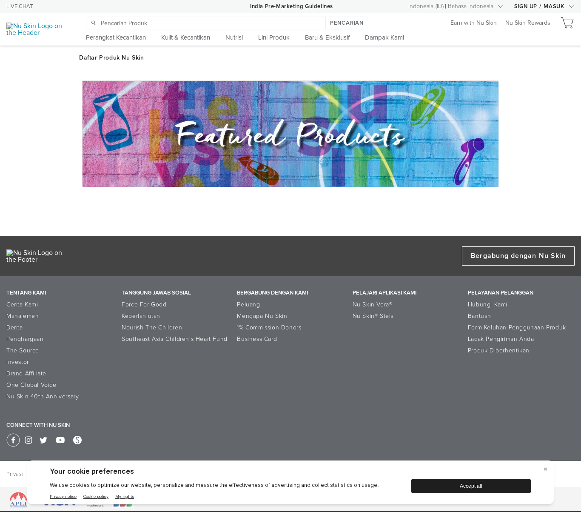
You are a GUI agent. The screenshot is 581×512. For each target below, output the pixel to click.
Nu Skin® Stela (373, 316)
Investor (17, 362)
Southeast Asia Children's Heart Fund (175, 339)
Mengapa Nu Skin (262, 316)
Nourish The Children (152, 327)
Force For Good (144, 304)
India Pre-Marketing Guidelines (291, 6)
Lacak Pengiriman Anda (501, 339)
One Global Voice (31, 385)
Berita (14, 327)
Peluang (248, 304)
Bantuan (479, 316)
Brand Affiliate (26, 373)
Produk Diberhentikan (499, 350)
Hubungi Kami (487, 304)
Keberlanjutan (141, 316)
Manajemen (22, 316)
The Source (22, 350)
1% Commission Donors (269, 327)
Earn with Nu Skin (473, 23)
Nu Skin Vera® (373, 304)
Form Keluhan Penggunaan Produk (517, 327)
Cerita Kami (22, 304)
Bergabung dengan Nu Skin (518, 256)
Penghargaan (25, 339)
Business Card (257, 339)
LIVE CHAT (19, 6)
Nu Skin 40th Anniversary (42, 396)
